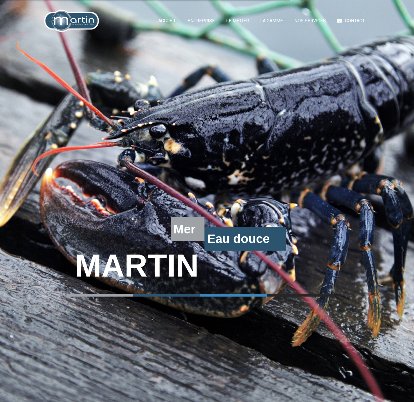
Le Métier (237, 20)
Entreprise (201, 20)
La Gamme (271, 20)
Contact (355, 20)
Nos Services (310, 20)
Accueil (167, 20)
